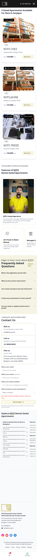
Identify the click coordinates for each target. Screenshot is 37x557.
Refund (23, 547)
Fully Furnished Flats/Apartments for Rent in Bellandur (14, 436)
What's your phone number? (10, 382)
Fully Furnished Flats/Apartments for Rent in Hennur (14, 432)
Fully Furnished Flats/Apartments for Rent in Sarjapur (14, 440)
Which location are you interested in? (13, 389)
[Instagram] (2, 535)
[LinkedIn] (15, 535)
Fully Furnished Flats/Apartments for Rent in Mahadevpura (14, 456)
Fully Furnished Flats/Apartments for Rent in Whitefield (14, 448)
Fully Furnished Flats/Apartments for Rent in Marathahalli (14, 428)
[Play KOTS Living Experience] (18, 196)
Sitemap (29, 547)
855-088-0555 (26, 4)
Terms (13, 547)
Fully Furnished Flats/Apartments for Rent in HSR (14, 452)
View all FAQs (30, 265)
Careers (7, 547)
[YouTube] (7, 535)
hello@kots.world (9, 332)
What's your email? (10, 374)
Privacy (18, 547)
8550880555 (7, 526)
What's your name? (7, 367)
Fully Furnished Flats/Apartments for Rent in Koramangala (14, 444)
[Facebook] (11, 535)
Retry (2, 398)
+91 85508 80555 (10, 344)
